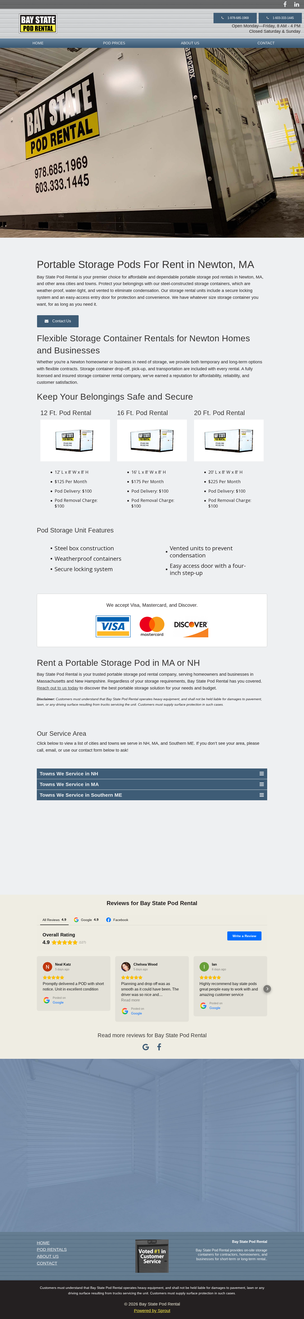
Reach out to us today (57, 688)
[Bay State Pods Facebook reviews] (159, 1048)
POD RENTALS (52, 1249)
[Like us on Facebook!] (285, 4)
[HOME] (38, 23)
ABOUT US (190, 43)
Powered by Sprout (152, 1310)
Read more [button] (130, 1000)
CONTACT (266, 43)
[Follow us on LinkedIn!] (296, 4)
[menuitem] (38, 43)
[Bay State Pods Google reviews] (145, 1048)
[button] (235, 18)
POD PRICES (114, 43)
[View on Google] (47, 967)
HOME (38, 43)
